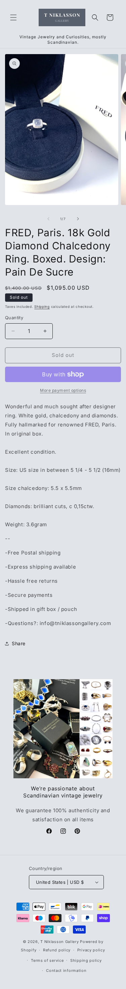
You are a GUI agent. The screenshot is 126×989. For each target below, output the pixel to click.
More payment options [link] (63, 390)
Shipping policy (86, 960)
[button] (13, 17)
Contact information (66, 970)
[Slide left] (48, 218)
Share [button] (19, 643)
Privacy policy (91, 950)
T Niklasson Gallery (59, 941)
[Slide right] (78, 218)
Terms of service (47, 960)
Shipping (42, 306)
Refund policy (57, 950)
